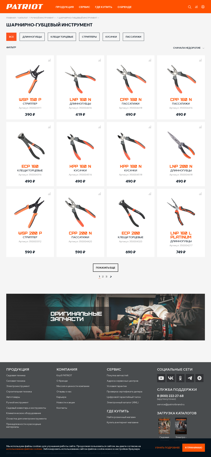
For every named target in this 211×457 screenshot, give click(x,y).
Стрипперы (89, 36)
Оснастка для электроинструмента (26, 418)
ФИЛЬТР (11, 47)
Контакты (62, 407)
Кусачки (111, 36)
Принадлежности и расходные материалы (23, 425)
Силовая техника (15, 380)
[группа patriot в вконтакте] (171, 378)
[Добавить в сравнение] (49, 59)
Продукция (65, 7)
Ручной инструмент (42, 18)
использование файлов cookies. (24, 448)
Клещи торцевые (62, 36)
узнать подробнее (167, 447)
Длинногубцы (32, 36)
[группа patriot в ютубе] (161, 378)
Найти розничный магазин (121, 417)
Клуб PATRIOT (64, 375)
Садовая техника (15, 375)
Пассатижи (133, 36)
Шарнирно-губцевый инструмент (78, 18)
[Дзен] (199, 378)
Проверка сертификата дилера (124, 391)
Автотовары (13, 396)
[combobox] (187, 48)
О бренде (125, 7)
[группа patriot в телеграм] (190, 378)
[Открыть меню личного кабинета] (203, 6)
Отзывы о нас (64, 391)
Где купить (103, 7)
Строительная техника (19, 391)
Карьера (61, 396)
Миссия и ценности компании (73, 386)
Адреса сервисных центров (122, 380)
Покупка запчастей (117, 375)
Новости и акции (66, 402)
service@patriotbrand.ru (170, 404)
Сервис (84, 7)
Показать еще (105, 267)
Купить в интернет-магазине (122, 422)
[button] (190, 7)
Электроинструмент (18, 386)
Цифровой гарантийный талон (124, 396)
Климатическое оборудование (23, 413)
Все (11, 36)
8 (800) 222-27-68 (170, 396)
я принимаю (193, 447)
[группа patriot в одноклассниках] (180, 378)
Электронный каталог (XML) (122, 402)
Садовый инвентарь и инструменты (26, 407)
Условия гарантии (117, 386)
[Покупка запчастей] (105, 317)
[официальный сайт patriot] (24, 6)
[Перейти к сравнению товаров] (196, 7)
